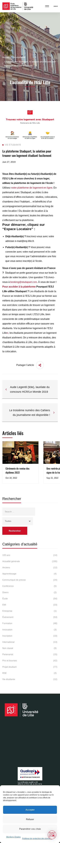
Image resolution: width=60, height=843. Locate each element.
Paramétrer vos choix (30, 829)
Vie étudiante (19, 57)
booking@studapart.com (23, 282)
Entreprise (29, 611)
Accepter (30, 809)
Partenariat (29, 654)
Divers (29, 592)
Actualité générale (29, 561)
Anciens (29, 567)
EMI (29, 604)
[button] (52, 835)
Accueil (5, 57)
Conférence (29, 586)
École (29, 598)
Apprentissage (29, 573)
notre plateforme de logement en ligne (31, 187)
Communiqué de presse (29, 580)
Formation (29, 623)
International (29, 642)
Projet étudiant (29, 667)
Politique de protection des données (37, 838)
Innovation (29, 629)
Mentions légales (13, 837)
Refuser (30, 819)
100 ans (29, 555)
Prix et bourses (29, 660)
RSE (29, 673)
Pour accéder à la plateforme (19, 286)
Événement (29, 617)
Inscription (29, 636)
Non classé (29, 648)
